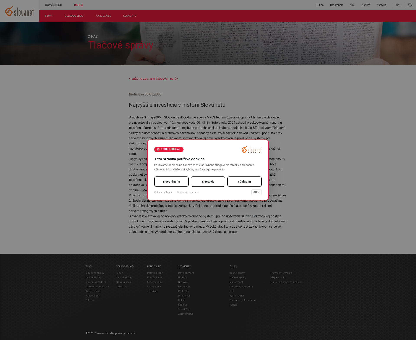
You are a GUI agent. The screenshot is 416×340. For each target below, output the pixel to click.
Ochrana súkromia (163, 192)
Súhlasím (244, 181)
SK (255, 192)
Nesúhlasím (171, 181)
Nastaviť (208, 181)
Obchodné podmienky (188, 192)
